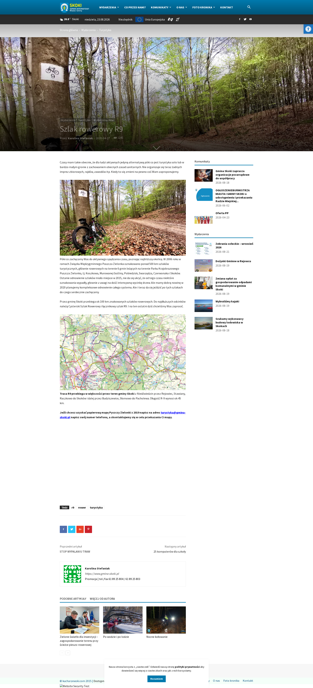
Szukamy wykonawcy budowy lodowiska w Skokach (229, 322)
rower (82, 507)
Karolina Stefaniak (80, 138)
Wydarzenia (107, 7)
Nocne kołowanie (157, 637)
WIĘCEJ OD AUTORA (102, 598)
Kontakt (226, 7)
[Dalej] (68, 653)
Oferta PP (222, 213)
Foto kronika (202, 7)
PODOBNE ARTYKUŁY (73, 598)
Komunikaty (159, 7)
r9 (73, 507)
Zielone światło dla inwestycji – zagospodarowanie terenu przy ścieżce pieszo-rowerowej (79, 640)
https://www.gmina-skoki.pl (102, 573)
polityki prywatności (187, 666)
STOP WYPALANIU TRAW (75, 551)
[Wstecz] (62, 653)
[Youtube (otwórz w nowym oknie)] (250, 19)
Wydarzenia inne (103, 120)
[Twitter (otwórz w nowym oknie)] (245, 19)
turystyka (96, 507)
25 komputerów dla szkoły (170, 551)
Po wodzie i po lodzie (116, 637)
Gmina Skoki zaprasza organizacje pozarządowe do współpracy (232, 174)
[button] (308, 29)
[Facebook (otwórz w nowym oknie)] (239, 19)
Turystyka (84, 120)
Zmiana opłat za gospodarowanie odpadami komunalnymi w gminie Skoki (234, 284)
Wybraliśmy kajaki (227, 301)
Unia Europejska (155, 19)
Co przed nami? (135, 7)
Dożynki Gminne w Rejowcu (233, 261)
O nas (180, 7)
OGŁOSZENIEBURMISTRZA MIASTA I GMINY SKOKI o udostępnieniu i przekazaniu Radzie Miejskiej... (234, 195)
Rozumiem (156, 678)
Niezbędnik (125, 19)
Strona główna (69, 30)
